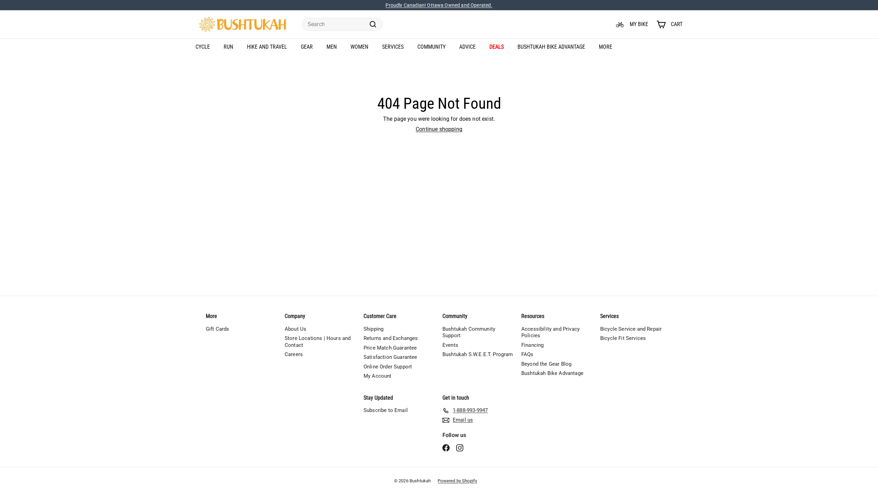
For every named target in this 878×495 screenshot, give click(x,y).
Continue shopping (439, 129)
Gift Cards (217, 329)
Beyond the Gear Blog (546, 364)
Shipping (373, 329)
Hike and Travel (267, 47)
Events (450, 345)
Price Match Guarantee (390, 348)
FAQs (527, 354)
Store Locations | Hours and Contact (318, 341)
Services (393, 47)
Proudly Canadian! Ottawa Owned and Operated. (438, 5)
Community (431, 47)
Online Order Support (388, 367)
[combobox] (342, 24)
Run (228, 47)
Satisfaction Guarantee (390, 357)
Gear (307, 47)
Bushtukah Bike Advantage (551, 47)
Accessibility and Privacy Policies (550, 332)
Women (359, 47)
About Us (295, 329)
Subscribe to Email (386, 410)
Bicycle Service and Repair (631, 329)
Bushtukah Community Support (468, 332)
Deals (496, 47)
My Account (378, 376)
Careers (294, 354)
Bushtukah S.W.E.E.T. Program (477, 354)
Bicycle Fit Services (623, 338)
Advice (467, 47)
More (605, 47)
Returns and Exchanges (391, 338)
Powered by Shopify (457, 480)
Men (332, 47)
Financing (532, 345)
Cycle (202, 47)
